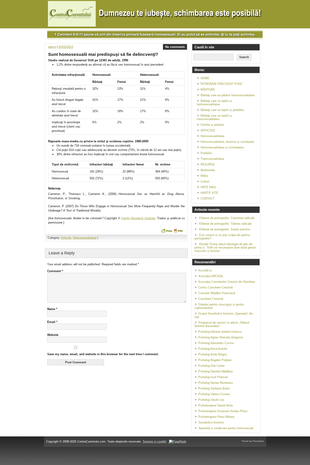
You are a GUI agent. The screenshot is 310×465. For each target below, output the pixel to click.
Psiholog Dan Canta (211, 365)
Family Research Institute (138, 218)
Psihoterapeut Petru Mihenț (216, 416)
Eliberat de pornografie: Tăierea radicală (225, 223)
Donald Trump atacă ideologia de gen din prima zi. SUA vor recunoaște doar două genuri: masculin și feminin (225, 247)
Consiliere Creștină (210, 298)
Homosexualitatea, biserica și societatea (227, 141)
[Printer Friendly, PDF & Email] (172, 230)
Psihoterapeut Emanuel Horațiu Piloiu (222, 411)
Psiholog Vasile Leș (211, 399)
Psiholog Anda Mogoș (212, 354)
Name (52, 309)
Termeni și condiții (154, 441)
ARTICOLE (208, 130)
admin (52, 47)
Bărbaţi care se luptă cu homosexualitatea (214, 102)
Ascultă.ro (205, 270)
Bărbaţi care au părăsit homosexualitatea (227, 95)
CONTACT (207, 198)
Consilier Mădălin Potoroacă (216, 293)
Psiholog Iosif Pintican (213, 377)
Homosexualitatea (84, 237)
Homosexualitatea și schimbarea (222, 147)
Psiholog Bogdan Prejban (214, 360)
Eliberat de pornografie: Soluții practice (224, 229)
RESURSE (208, 164)
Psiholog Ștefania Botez (214, 388)
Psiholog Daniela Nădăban (215, 371)
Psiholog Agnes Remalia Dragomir (220, 337)
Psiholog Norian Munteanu (215, 382)
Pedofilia (206, 153)
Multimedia (208, 170)
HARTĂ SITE (209, 192)
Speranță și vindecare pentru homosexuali (225, 428)
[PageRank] (177, 441)
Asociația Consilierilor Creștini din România (226, 281)
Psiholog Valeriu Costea (214, 394)
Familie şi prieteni (212, 124)
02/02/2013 (66, 47)
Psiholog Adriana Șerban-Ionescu (220, 331)
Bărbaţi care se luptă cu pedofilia (222, 110)
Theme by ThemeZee (252, 441)
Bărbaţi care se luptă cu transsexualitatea (214, 117)
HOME (205, 78)
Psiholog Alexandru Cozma (216, 343)
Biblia (204, 175)
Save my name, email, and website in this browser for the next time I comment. (103, 354)
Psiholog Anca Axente (212, 348)
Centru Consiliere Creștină (215, 287)
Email (52, 322)
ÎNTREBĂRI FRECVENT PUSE (221, 84)
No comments (175, 47)
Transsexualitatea (212, 158)
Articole (66, 237)
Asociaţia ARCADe (210, 276)
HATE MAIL (208, 187)
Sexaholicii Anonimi (211, 422)
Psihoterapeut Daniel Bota (215, 405)
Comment (55, 271)
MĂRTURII (208, 89)
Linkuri (205, 181)
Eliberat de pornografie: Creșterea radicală (226, 218)
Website (52, 335)
